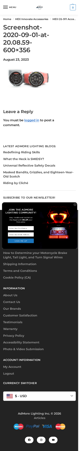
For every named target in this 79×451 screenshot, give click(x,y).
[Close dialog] (75, 204)
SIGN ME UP (21, 241)
